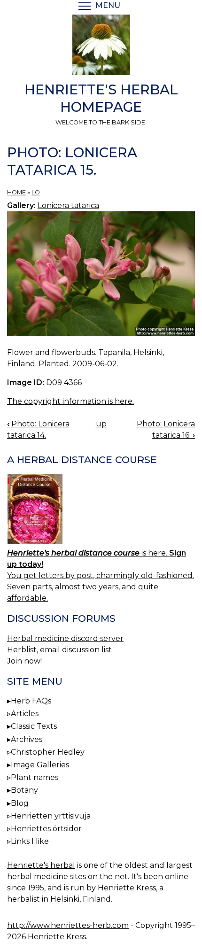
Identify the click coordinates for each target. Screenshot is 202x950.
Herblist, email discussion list (59, 649)
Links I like (30, 841)
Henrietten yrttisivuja (51, 815)
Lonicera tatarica (68, 205)
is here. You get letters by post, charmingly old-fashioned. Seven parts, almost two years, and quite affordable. (100, 575)
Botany (24, 790)
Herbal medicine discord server (65, 638)
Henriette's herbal (41, 865)
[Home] (101, 46)
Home (16, 192)
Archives (26, 739)
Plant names (34, 777)
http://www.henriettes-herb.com (68, 925)
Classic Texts (34, 726)
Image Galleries (40, 764)
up (101, 423)
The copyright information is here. (70, 401)
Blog (20, 803)
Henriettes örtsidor (46, 828)
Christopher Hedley (48, 752)
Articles (25, 713)
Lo (35, 192)
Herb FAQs (31, 700)
